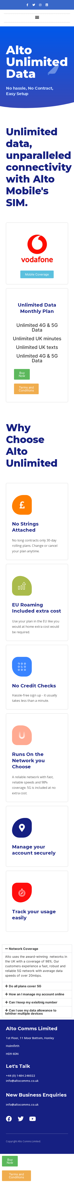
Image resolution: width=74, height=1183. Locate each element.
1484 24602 (25, 1075)
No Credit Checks (34, 686)
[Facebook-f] (27, 5)
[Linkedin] (47, 5)
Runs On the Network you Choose (28, 760)
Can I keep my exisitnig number (33, 1002)
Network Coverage (23, 949)
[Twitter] (34, 5)
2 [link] (26, 1075)
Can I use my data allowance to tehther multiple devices (30, 1011)
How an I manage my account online (36, 994)
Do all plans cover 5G (25, 986)
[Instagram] (40, 5)
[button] (37, 17)
